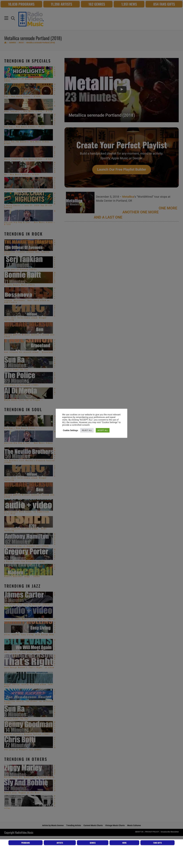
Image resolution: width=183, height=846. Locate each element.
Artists (60, 842)
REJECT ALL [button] (87, 430)
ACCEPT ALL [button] (103, 430)
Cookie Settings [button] (70, 430)
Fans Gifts (157, 842)
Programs (25, 842)
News (124, 842)
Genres (93, 842)
